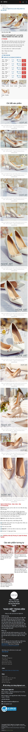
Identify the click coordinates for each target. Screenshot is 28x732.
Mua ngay (24, 60)
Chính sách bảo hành (7, 679)
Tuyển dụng (5, 659)
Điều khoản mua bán (7, 662)
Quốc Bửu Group (9, 730)
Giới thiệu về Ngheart (7, 658)
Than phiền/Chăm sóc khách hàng (10, 670)
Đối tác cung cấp (6, 682)
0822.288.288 (6, 55)
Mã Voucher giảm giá (7, 664)
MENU (5, 2)
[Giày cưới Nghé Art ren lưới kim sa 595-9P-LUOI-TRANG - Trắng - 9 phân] (21, 549)
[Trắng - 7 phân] (5, 82)
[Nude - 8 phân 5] (5, 91)
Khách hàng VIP (5, 681)
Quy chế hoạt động (6, 661)
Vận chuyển (5, 676)
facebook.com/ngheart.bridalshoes (12, 57)
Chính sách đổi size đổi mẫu (9, 678)
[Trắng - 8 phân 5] (22, 82)
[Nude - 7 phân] (14, 82)
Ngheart (4, 5)
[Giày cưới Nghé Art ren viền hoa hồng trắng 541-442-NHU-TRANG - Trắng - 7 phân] (7, 578)
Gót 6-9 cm (5, 7)
